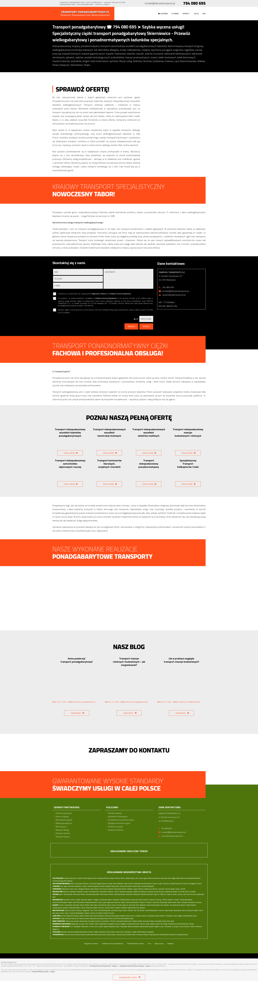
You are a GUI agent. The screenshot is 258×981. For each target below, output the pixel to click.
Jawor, (165, 878)
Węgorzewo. (75, 923)
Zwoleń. (78, 899)
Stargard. (99, 883)
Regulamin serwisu (91, 943)
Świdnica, (107, 878)
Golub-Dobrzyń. (185, 926)
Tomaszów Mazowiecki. (93, 894)
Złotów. (67, 910)
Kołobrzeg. (137, 883)
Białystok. (64, 932)
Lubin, (137, 878)
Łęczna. (132, 915)
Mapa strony (159, 943)
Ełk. (161, 923)
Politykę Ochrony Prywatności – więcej (103, 966)
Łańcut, (125, 934)
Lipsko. (104, 902)
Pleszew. (130, 910)
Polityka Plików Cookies (135, 943)
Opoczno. (170, 894)
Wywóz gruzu (61, 826)
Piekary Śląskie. (191, 905)
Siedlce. (170, 902)
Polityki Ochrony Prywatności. (120, 294)
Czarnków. (99, 913)
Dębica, (82, 934)
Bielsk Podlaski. (142, 932)
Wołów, (178, 878)
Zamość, (63, 915)
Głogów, (173, 878)
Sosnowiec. (76, 905)
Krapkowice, (93, 918)
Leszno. (184, 910)
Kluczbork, (86, 918)
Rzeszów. (185, 934)
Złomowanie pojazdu (64, 820)
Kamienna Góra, (159, 878)
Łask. (184, 894)
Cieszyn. (83, 907)
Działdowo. (171, 923)
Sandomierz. (106, 921)
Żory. (162, 905)
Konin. (201, 910)
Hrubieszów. (169, 915)
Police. (115, 883)
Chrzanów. (181, 891)
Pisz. (87, 923)
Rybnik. (109, 905)
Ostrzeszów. (141, 910)
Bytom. (96, 905)
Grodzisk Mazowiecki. (132, 902)
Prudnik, (115, 918)
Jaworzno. (125, 905)
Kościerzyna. (148, 889)
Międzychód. (177, 910)
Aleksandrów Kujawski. (147, 926)
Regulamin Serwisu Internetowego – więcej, (135, 966)
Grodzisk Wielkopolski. (77, 913)
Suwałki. (91, 932)
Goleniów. (166, 883)
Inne (149, 943)
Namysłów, (100, 918)
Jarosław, (87, 934)
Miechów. (144, 891)
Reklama (170, 943)
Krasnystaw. (151, 915)
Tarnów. (85, 891)
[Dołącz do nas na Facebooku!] (52, 3)
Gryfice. (160, 883)
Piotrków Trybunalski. (147, 894)
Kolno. (122, 932)
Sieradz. (111, 894)
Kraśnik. (144, 915)
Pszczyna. (101, 907)
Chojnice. (168, 889)
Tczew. (71, 889)
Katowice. (142, 907)
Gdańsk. (183, 889)
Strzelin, (94, 878)
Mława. (70, 902)
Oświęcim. (110, 891)
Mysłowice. (143, 905)
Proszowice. (103, 891)
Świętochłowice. (57, 907)
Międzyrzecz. (115, 886)
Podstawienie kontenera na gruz (121, 820)
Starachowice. (84, 921)
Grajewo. (134, 932)
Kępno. (58, 913)
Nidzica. (117, 923)
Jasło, (92, 934)
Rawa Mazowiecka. (120, 894)
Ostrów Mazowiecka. (186, 899)
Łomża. (118, 932)
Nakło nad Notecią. (133, 926)
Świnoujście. (79, 883)
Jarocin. (67, 913)
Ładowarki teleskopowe (118, 816)
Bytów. (173, 889)
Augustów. (150, 932)
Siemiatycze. (103, 932)
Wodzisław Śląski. (74, 907)
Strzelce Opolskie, (124, 918)
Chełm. (175, 915)
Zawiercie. (66, 907)
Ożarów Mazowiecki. (106, 899)
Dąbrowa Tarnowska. (171, 891)
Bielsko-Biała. (89, 905)
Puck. (101, 889)
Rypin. (118, 926)
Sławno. (104, 883)
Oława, (112, 878)
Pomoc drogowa (62, 816)
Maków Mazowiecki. (91, 902)
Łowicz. (175, 894)
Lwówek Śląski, (130, 878)
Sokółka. (96, 932)
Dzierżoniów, (57, 881)
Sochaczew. (134, 899)
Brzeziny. (194, 894)
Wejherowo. (65, 889)
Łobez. (126, 883)
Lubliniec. (108, 907)
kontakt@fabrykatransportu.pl (160, 3)
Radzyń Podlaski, (99, 915)
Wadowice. (73, 891)
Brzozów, (77, 934)
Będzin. (183, 905)
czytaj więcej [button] (76, 713)
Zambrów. (71, 932)
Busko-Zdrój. (166, 921)
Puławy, (107, 915)
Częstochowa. (68, 905)
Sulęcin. (85, 886)
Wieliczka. (66, 891)
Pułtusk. (145, 899)
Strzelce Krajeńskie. (94, 886)
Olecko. (97, 923)
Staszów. (76, 921)
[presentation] (198, 598)
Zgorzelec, (64, 881)
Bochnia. (188, 891)
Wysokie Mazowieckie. (81, 932)
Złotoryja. (70, 881)
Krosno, (104, 934)
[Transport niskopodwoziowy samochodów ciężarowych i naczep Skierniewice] (70, 475)
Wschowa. (71, 886)
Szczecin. (199, 883)
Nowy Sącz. (129, 891)
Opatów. (134, 921)
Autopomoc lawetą (115, 830)
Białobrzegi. (163, 902)
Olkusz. (116, 891)
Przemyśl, (139, 934)
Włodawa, (69, 915)
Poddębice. (136, 894)
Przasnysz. (158, 899)
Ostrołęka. (184, 902)
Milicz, (123, 878)
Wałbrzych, (73, 878)
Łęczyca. (180, 894)
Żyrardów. (66, 899)
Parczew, (112, 915)
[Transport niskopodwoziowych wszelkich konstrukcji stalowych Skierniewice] (109, 444)
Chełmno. (193, 926)
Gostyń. (87, 913)
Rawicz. (125, 910)
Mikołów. (124, 907)
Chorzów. (119, 905)
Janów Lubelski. (160, 915)
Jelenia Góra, (185, 878)
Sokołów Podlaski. (125, 899)
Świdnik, (87, 915)
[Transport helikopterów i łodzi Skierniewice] (188, 475)
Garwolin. (149, 902)
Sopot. (92, 889)
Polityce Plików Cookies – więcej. (43, 972)
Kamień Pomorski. (146, 883)
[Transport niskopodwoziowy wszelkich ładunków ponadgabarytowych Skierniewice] (70, 444)
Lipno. (162, 926)
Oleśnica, (117, 878)
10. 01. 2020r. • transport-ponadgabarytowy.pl (73, 701)
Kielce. (172, 921)
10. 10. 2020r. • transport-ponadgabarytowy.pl (126, 701)
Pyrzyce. (110, 883)
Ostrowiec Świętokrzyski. (124, 921)
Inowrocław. (168, 926)
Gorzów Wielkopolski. (148, 886)
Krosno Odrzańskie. (126, 886)
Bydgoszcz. (56, 929)
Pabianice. (163, 894)
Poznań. (111, 913)
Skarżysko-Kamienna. (95, 921)
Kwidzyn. (141, 889)
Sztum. (76, 889)
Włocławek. (77, 926)
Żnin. (72, 926)
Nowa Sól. (108, 886)
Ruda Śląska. (103, 905)
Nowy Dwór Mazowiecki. (60, 902)
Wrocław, (67, 878)
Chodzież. (106, 913)
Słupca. (120, 910)
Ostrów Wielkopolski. (151, 910)
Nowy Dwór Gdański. (120, 889)
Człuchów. (161, 889)
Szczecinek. (92, 883)
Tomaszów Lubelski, (78, 915)
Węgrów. (96, 899)
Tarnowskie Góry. (175, 905)
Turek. (92, 910)
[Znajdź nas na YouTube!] (57, 3)
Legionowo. (110, 902)
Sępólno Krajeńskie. (110, 926)
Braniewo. (178, 923)
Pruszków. (198, 902)
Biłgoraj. (180, 915)
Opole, (132, 918)
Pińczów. (113, 921)
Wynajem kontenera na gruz (119, 823)
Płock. (179, 902)
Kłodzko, (151, 878)
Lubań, (141, 878)
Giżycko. (157, 923)
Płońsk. (165, 899)
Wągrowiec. (86, 910)
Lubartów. (138, 915)
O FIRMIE (175, 13)
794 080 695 (194, 3)
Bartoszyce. (185, 923)
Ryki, (92, 915)
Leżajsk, (113, 934)
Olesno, (110, 918)
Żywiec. (95, 907)
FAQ (204, 13)
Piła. (135, 910)
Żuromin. (73, 899)
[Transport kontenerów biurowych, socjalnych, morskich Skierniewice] (109, 475)
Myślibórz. (120, 883)
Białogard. (193, 883)
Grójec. (123, 902)
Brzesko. (161, 891)
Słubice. (102, 886)
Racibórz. (167, 905)
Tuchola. (91, 926)
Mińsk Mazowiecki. (79, 902)
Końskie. (140, 921)
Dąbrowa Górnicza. (133, 907)
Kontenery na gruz (115, 826)
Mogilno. (157, 926)
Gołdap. (152, 923)
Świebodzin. (78, 886)
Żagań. (66, 886)
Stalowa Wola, (164, 934)
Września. (72, 910)
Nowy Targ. (122, 891)
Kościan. (196, 910)
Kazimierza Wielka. (149, 921)
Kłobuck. (118, 907)
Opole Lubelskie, (120, 915)
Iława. (148, 923)
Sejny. (109, 932)
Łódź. (54, 897)
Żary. (61, 886)
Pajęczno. (157, 894)
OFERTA (185, 13)
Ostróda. (91, 923)
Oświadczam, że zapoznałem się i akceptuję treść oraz (94, 293)
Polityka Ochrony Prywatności (112, 943)
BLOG (196, 13)
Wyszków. (84, 899)
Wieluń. (83, 894)
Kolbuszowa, (98, 934)
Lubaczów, (119, 934)
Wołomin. (91, 899)
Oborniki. (161, 910)
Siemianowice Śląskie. (153, 905)
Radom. (174, 902)
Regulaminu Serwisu (99, 294)
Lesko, (109, 934)
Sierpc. (141, 899)
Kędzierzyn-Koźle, (77, 918)
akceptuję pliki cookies (128, 977)
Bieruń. (113, 907)
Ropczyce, (152, 934)
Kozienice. (117, 902)
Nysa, (106, 918)
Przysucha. (151, 899)
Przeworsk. (145, 934)
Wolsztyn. (79, 910)
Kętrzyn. (143, 923)
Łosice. (100, 902)
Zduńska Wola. (68, 894)
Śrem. (96, 910)
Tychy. (114, 905)
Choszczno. (186, 883)
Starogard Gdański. (84, 889)
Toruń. (96, 926)
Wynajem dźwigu (62, 830)
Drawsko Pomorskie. (176, 883)
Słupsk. (96, 889)
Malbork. (130, 889)
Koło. (54, 913)
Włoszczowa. (70, 921)
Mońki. (113, 932)
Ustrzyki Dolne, (69, 934)
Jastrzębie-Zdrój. (134, 905)
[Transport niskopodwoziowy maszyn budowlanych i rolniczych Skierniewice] (188, 444)
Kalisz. (62, 913)
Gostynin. (142, 902)
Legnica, (145, 878)
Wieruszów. (76, 894)
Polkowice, (101, 878)
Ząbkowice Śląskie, (194, 878)
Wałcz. (72, 883)
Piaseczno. (171, 899)
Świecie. (100, 926)
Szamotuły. (114, 910)
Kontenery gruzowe (64, 813)
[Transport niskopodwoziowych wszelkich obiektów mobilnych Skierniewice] (148, 444)
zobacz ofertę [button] (69, 453)
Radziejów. (124, 926)
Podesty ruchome (63, 833)
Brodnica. (199, 926)
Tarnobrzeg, (178, 934)
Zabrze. (82, 905)
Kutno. (189, 894)
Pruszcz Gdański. (108, 889)
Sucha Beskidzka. (94, 891)
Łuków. (128, 915)
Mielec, (129, 934)
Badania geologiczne (64, 823)
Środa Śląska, (88, 878)
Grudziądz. (175, 926)
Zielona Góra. (137, 886)
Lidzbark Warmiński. (133, 923)
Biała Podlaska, (188, 915)
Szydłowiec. (116, 899)
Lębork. (135, 889)
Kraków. (193, 891)
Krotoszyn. (190, 910)
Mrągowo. (123, 923)
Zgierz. (61, 894)
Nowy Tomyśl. (169, 910)
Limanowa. (150, 891)
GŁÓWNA (164, 13)
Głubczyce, (67, 918)
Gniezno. (93, 913)
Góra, (169, 878)
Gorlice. (156, 891)
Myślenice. (137, 891)
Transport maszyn (63, 836)
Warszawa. (191, 902)
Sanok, (158, 934)
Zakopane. (80, 891)
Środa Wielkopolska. (104, 910)
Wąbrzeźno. (85, 926)
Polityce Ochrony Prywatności (106, 298)
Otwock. (177, 899)
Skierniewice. (104, 894)
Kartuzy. (155, 889)
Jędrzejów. (158, 921)
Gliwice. (61, 905)
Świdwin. (86, 883)
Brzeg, (62, 918)
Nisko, (134, 934)
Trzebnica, (80, 878)
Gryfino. (155, 883)
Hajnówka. (128, 932)
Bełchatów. (201, 894)
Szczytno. (82, 923)
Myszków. (89, 907)
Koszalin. (131, 883)
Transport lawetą (115, 813)
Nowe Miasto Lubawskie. (107, 923)
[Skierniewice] (148, 475)
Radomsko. (129, 894)
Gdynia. (177, 889)
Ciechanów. (156, 902)
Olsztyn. (191, 923)
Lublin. (195, 915)
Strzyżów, (171, 934)
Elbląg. (165, 923)
